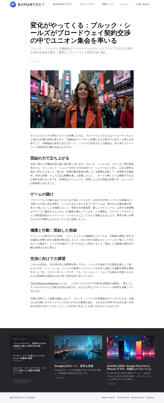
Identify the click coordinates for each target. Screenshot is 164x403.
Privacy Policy (137, 397)
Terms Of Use (123, 397)
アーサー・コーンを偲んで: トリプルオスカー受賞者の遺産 (29, 356)
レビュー (124, 4)
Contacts (150, 397)
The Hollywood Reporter (44, 283)
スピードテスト (87, 4)
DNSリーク (107, 4)
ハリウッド (34, 20)
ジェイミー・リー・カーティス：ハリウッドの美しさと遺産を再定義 (29, 369)
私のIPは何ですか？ (63, 4)
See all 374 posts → (22, 381)
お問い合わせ (142, 4)
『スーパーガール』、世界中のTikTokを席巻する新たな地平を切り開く (29, 344)
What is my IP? (108, 397)
